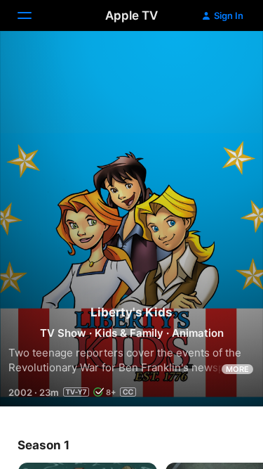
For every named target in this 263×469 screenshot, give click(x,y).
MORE (237, 369)
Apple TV (131, 15)
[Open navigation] (33, 15)
